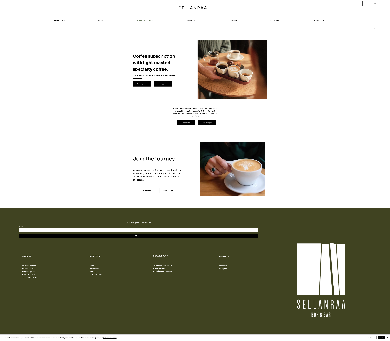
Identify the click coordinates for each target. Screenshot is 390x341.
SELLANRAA (193, 8)
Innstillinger (371, 338)
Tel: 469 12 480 (28, 269)
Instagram (223, 269)
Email (21, 226)
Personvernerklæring (110, 338)
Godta (381, 338)
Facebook (223, 266)
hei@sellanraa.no (29, 266)
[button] (374, 28)
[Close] (387, 337)
